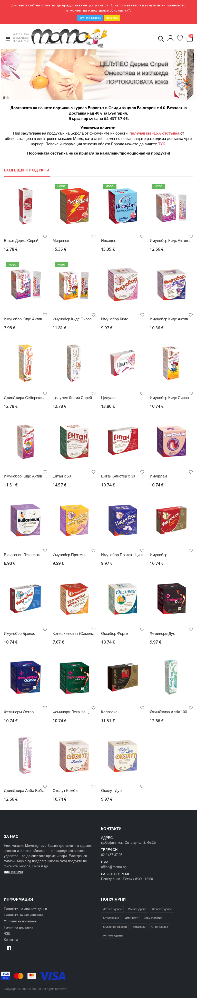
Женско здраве (162, 909)
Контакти (11, 940)
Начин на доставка (18, 927)
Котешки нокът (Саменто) (75, 633)
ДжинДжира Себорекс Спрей (29, 397)
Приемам (112, 17)
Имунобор (159, 555)
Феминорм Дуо (162, 633)
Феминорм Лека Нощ (70, 712)
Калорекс (109, 712)
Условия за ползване (20, 921)
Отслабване (111, 917)
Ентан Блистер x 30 (118, 476)
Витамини (139, 926)
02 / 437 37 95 (111, 855)
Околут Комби (65, 790)
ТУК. (162, 144)
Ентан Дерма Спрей (21, 240)
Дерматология (153, 917)
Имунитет (131, 917)
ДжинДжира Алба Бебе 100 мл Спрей (36, 790)
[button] (160, 40)
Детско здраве (112, 909)
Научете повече (90, 17)
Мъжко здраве (137, 909)
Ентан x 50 (62, 476)
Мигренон (61, 240)
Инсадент (109, 240)
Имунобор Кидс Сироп (169, 397)
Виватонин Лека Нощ (22, 555)
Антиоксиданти (113, 935)
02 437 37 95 (116, 118)
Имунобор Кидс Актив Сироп (29, 476)
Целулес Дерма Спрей (72, 397)
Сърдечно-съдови (115, 926)
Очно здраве (159, 926)
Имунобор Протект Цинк (122, 555)
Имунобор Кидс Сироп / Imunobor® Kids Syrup (92, 319)
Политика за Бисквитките (23, 915)
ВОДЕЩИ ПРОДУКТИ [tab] (27, 170)
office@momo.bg (113, 867)
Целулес (108, 397)
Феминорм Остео (19, 712)
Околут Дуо (111, 790)
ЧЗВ (7, 933)
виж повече (13, 872)
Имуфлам (158, 476)
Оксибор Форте (114, 633)
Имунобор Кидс (114, 319)
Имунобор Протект (69, 555)
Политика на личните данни (25, 909)
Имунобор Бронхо (19, 633)
